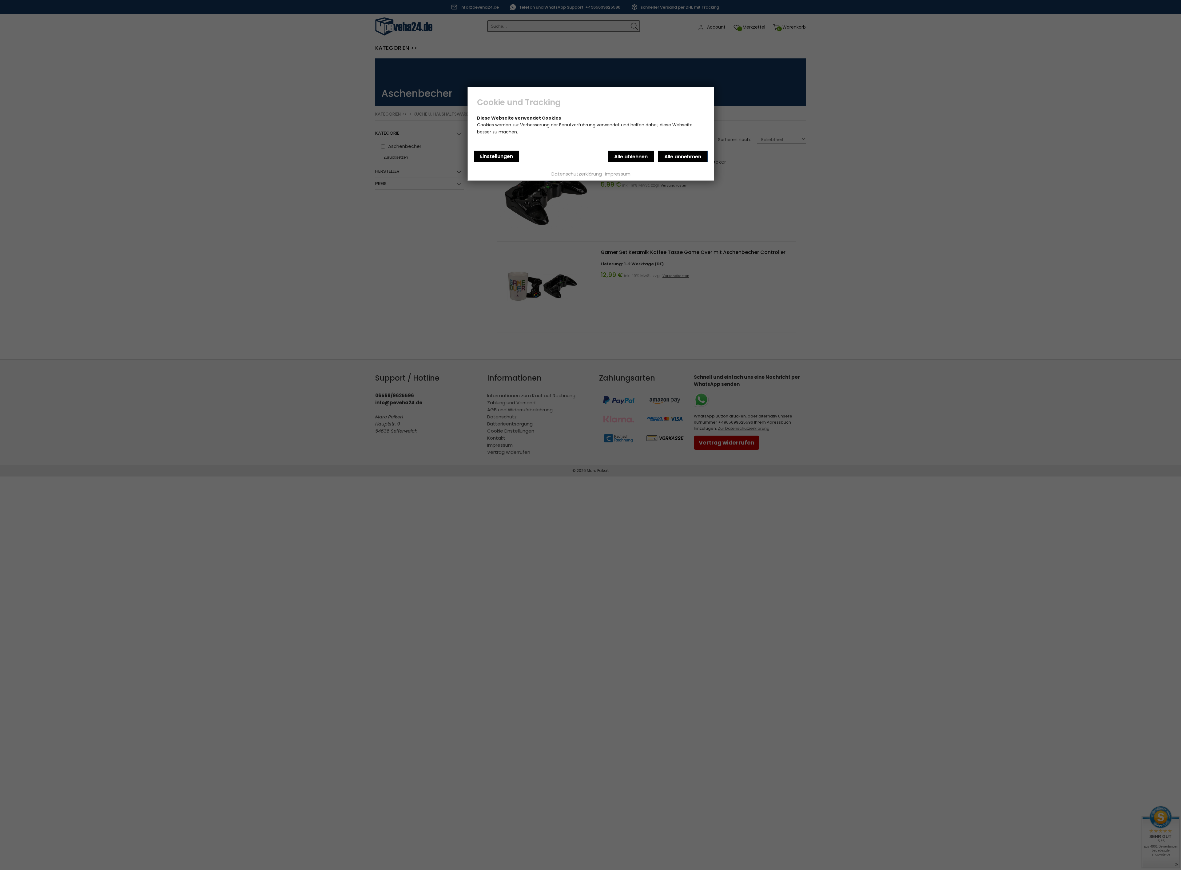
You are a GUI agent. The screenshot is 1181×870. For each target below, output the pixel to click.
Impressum (617, 174)
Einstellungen (496, 156)
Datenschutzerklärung (576, 174)
